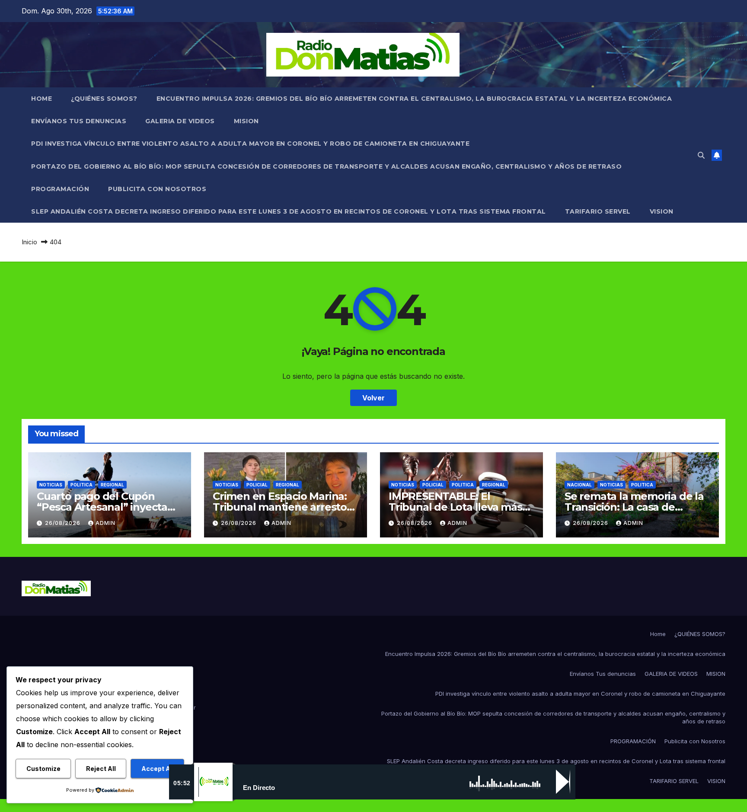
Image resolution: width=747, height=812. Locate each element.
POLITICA (81, 484)
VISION (662, 211)
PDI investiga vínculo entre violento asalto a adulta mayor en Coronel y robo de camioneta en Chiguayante (250, 143)
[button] (701, 155)
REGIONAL (112, 484)
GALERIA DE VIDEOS (180, 121)
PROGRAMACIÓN (60, 189)
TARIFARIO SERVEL (598, 211)
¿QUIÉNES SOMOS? (104, 98)
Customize (43, 768)
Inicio (29, 242)
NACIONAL (579, 484)
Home (41, 98)
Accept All (157, 768)
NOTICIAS (50, 484)
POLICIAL (257, 484)
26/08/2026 (63, 523)
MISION (246, 121)
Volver (373, 397)
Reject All (101, 768)
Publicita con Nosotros (157, 189)
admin (105, 523)
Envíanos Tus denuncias (78, 121)
